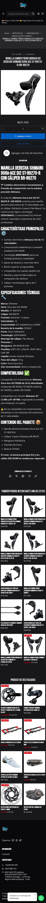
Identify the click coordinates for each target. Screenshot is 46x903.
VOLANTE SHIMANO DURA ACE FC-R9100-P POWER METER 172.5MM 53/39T (10, 710)
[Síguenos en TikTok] (20, 840)
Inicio (6, 33)
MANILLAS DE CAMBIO (22, 36)
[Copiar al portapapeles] (36, 476)
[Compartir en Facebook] (10, 476)
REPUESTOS (17, 33)
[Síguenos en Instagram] (13, 840)
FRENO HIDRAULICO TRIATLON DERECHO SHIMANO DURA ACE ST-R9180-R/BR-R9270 (10, 590)
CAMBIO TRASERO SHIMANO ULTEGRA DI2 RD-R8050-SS (32, 709)
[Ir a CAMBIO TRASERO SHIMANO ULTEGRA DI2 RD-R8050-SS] (34, 695)
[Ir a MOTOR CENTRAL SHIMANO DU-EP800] (34, 794)
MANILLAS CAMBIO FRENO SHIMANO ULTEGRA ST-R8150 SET (34, 658)
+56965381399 (11, 865)
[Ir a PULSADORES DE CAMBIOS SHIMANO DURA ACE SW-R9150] (11, 610)
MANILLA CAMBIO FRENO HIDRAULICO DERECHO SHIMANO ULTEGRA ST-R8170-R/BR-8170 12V (11, 556)
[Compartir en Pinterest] (29, 476)
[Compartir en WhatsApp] (23, 476)
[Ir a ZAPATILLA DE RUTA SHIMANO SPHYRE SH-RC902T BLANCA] (11, 762)
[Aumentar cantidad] (43, 128)
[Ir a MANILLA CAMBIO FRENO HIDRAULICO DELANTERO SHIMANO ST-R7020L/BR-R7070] (11, 644)
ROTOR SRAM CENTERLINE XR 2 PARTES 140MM (10, 808)
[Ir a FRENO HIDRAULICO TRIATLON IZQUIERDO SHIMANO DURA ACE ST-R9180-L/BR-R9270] (34, 610)
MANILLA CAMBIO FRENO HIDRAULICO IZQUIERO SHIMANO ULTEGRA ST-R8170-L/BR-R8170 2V (34, 556)
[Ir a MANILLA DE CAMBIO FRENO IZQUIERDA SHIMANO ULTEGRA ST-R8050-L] (34, 575)
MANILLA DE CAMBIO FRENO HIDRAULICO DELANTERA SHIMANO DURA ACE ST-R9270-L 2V (11, 521)
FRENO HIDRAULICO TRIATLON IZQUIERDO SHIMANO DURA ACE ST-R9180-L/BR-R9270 (34, 625)
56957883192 (11, 868)
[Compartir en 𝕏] (16, 476)
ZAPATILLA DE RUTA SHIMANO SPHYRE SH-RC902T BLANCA (9, 776)
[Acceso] (38, 14)
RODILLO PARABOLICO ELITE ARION (11, 742)
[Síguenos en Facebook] (16, 840)
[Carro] (42, 14)
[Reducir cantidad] (3, 128)
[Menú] (3, 14)
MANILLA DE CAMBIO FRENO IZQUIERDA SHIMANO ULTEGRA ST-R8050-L (34, 590)
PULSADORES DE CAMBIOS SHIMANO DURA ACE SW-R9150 (11, 624)
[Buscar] (33, 13)
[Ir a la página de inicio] (23, 5)
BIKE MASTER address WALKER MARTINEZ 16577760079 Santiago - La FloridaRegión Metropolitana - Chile (17, 876)
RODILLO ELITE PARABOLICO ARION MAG (34, 743)
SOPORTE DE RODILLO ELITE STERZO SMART (34, 776)
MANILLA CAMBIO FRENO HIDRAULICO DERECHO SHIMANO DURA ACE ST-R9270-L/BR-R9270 (34, 521)
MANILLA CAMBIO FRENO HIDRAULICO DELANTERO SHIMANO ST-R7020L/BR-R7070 (11, 659)
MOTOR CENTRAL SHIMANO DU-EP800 (33, 808)
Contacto (6, 854)
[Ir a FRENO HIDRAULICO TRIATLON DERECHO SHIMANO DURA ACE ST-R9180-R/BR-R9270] (11, 575)
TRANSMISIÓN (32, 33)
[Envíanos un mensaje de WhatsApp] (41, 898)
